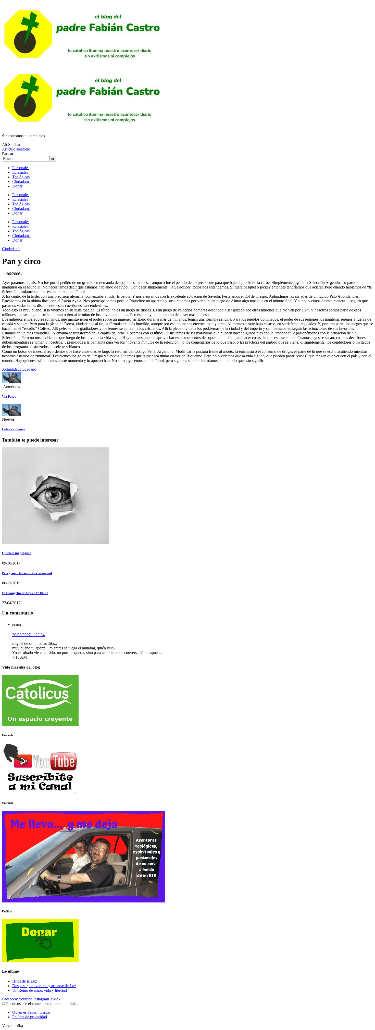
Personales (20, 168)
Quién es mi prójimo (16, 553)
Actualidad (11, 369)
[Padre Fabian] (83, 127)
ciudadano (28, 369)
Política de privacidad (29, 1017)
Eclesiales (20, 172)
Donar (17, 186)
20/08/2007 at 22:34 (28, 635)
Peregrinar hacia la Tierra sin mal (27, 573)
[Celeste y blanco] (11, 414)
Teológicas (21, 177)
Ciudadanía (21, 181)
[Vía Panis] (11, 382)
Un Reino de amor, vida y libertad (39, 990)
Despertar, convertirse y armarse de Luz (44, 986)
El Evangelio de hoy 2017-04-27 (25, 593)
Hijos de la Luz (24, 981)
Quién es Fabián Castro (31, 1012)
